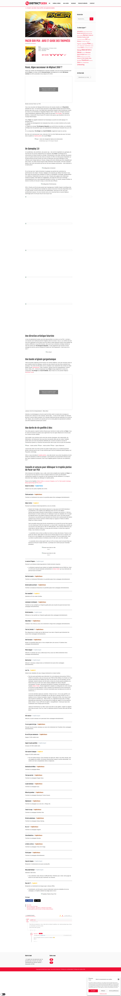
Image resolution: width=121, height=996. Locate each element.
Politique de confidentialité (67, 969)
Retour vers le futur (85, 56)
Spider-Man (88, 58)
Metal (79, 52)
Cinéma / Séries (56, 3)
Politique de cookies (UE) (79, 969)
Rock (89, 56)
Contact (92, 3)
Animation (80, 31)
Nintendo (89, 54)
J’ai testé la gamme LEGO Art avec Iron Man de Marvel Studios (40, 909)
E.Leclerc (83, 41)
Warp (36, 906)
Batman (85, 35)
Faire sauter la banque (65, 481)
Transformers (86, 62)
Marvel (85, 50)
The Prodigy (59, 113)
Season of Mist (81, 58)
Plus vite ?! (39, 482)
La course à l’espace (49, 481)
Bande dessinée (89, 33)
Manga (79, 50)
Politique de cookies (103, 993)
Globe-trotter (40, 481)
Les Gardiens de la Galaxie (88, 47)
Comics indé (85, 37)
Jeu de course (30, 906)
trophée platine (38, 135)
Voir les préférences (113, 990)
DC (86, 39)
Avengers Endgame (89, 31)
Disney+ (79, 41)
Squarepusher (35, 367)
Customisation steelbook (81, 39)
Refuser (103, 990)
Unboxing (80, 65)
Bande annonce (81, 33)
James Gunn (82, 45)
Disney (89, 39)
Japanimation (87, 45)
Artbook (84, 31)
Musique (73, 3)
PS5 (81, 56)
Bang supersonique (30, 482)
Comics (79, 37)
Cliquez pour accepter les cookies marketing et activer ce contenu (49, 89)
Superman (91, 60)
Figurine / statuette (82, 43)
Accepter (93, 990)
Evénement (87, 41)
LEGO (82, 47)
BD (49, 3)
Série (78, 62)
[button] (118, 979)
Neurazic (36, 933)
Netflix (86, 54)
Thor (82, 62)
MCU (90, 50)
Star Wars (79, 60)
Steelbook (85, 60)
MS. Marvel (83, 52)
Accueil (29, 7)
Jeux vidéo (66, 3)
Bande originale (80, 35)
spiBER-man (33, 919)
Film (89, 43)
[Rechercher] (91, 18)
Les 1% (57, 481)
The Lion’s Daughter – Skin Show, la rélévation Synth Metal (39, 907)
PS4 (34, 906)
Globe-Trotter (36, 686)
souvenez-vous (29, 372)
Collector (90, 35)
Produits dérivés (82, 3)
